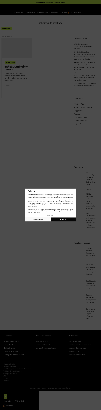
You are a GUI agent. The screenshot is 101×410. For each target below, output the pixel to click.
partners (36, 194)
